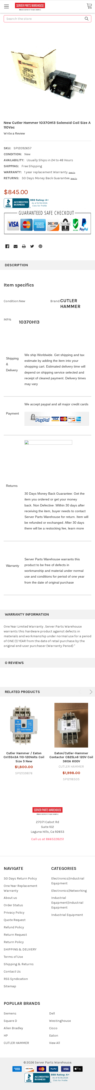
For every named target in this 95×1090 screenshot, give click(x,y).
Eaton (53, 1035)
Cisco (53, 1028)
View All (54, 1043)
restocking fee (56, 528)
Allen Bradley (13, 1028)
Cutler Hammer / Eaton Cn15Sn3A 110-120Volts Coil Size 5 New (23, 757)
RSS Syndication (16, 979)
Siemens (10, 1013)
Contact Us (12, 971)
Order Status (13, 905)
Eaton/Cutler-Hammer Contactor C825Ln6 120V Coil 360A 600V (71, 757)
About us (10, 898)
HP (6, 1035)
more (80, 528)
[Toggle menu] (6, 6)
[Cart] (90, 6)
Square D (10, 1021)
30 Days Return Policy (20, 878)
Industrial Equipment (67, 915)
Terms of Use (13, 957)
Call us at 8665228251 (47, 839)
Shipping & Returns (19, 964)
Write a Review (14, 133)
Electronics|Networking (69, 891)
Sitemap (10, 986)
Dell (52, 1013)
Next (90, 692)
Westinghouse (60, 1021)
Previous (81, 692)
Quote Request (15, 920)
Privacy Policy (14, 913)
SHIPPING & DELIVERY (20, 949)
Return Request (15, 935)
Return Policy (14, 942)
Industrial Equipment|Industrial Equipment (67, 902)
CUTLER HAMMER (16, 1043)
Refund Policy (14, 927)
